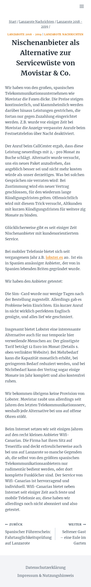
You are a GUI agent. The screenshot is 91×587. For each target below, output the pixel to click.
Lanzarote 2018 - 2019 (24, 34)
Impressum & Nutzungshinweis (45, 575)
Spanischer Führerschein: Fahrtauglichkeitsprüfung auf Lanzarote (28, 534)
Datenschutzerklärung (46, 567)
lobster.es (54, 257)
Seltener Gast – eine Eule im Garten (73, 534)
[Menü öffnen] (81, 6)
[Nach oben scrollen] (80, 580)
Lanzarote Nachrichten (64, 34)
